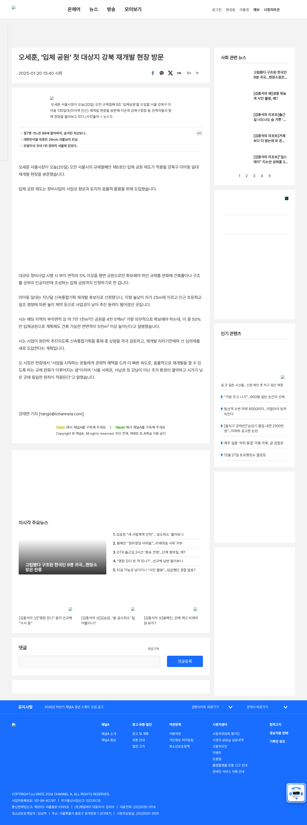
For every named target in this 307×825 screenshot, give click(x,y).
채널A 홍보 (108, 740)
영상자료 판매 (279, 733)
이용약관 (175, 734)
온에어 (74, 9)
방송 (111, 9)
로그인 (217, 10)
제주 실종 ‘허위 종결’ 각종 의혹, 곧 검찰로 (253, 443)
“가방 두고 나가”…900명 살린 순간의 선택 (254, 397)
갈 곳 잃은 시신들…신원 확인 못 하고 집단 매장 (252, 385)
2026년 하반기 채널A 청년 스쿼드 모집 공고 (74, 707)
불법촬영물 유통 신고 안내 (230, 765)
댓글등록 (185, 661)
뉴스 (93, 9)
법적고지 (275, 725)
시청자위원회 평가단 (226, 734)
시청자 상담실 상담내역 (228, 740)
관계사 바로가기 (257, 707)
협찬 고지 (138, 746)
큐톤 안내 (138, 740)
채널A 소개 (108, 734)
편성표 (230, 10)
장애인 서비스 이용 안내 (229, 772)
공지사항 (25, 707)
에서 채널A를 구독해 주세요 (81, 427)
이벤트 (217, 753)
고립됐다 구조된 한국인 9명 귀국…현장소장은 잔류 (270, 77)
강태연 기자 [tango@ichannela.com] (51, 413)
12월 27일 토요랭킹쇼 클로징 (245, 455)
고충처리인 (220, 746)
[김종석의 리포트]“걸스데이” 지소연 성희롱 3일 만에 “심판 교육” (271, 162)
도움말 (217, 759)
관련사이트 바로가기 (205, 707)
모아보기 (133, 9)
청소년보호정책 (179, 746)
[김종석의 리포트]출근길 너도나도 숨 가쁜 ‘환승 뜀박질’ (270, 120)
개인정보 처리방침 (181, 740)
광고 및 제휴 (140, 734)
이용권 (244, 10)
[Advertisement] (254, 621)
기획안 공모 (277, 741)
